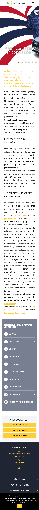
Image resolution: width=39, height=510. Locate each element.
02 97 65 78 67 (19, 462)
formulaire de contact (14, 313)
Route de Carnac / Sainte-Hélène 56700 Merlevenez (19, 455)
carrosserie (9, 303)
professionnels (11, 218)
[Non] (36, 502)
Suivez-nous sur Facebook (19, 471)
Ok (19, 506)
